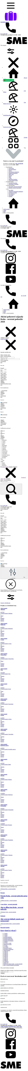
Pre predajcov (12, 194)
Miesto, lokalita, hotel (5, 355)
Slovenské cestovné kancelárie (15, 186)
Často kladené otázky (13, 180)
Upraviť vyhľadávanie (5, 602)
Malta (3, 444)
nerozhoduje (4, 390)
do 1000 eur (5, 961)
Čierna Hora (4, 451)
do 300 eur (5, 953)
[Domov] (13, 208)
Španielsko (4, 445)
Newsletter (11, 195)
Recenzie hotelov (12, 169)
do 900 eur (5, 960)
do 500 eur (5, 955)
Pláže (10, 176)
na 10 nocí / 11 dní (7, 943)
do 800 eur (5, 959)
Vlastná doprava (6, 950)
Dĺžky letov (11, 174)
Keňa (4, 211)
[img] (17, 45)
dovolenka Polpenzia (7, 938)
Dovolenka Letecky (7, 948)
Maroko (4, 464)
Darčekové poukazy (13, 179)
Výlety (10, 178)
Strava (2, 394)
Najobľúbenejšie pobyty (8, 115)
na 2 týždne (5, 946)
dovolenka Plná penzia (8, 939)
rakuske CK (5, 962)
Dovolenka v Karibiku (13, 184)
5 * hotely (5, 935)
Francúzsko (4, 452)
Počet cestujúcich (4, 360)
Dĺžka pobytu (3, 423)
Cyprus (3, 441)
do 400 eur (5, 954)
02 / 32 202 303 (4, 33)
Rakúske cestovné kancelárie (15, 187)
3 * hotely (5, 933)
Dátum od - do (4, 359)
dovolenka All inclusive (8, 940)
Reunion (4, 457)
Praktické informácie (13, 173)
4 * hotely (5, 934)
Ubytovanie (11, 168)
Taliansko (4, 446)
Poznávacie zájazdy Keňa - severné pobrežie (12, 964)
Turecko (4, 448)
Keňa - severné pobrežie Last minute (11, 965)
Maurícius (4, 465)
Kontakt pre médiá (13, 192)
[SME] (17, 238)
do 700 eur (5, 957)
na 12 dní (5, 945)
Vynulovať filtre (5, 467)
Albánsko (4, 449)
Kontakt (10, 196)
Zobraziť (2, 337)
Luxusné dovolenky (13, 183)
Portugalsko (4, 456)
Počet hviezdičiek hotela (6, 383)
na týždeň (5, 942)
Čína (3, 460)
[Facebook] (11, 273)
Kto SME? (11, 190)
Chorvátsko (4, 453)
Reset (2, 381)
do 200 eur (5, 951)
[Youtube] (11, 284)
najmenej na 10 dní (7, 944)
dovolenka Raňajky (7, 937)
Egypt (3, 462)
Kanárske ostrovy (6, 455)
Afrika (4, 210)
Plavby (10, 170)
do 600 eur (5, 956)
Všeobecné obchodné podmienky (16, 191)
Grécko (3, 442)
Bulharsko (4, 440)
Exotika (25, 137)
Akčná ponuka (6, 209)
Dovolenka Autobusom (8, 949)
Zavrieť (7, 337)
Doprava (2, 406)
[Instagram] (11, 263)
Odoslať (2, 973)
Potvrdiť (2, 382)
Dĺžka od (2, 430)
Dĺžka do (2, 433)
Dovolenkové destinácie (14, 172)
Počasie (10, 175)
